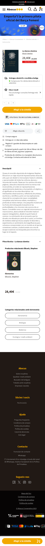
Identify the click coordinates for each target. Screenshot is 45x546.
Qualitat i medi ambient (22, 377)
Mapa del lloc (26, 493)
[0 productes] (40, 10)
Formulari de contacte (22, 452)
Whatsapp (22, 455)
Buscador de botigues (22, 380)
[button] (35, 9)
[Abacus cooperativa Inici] (15, 10)
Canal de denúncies (22, 432)
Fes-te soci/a (21, 403)
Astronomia (6, 42)
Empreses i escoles (22, 386)
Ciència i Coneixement (16, 39)
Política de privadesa (22, 426)
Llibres (4, 39)
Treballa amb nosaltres (21, 383)
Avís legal (21, 435)
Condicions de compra (22, 423)
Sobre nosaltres (22, 374)
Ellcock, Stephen (27, 53)
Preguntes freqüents (22, 420)
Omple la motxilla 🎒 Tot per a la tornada (23, 3)
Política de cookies (22, 429)
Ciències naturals (31, 39)
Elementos (9, 273)
